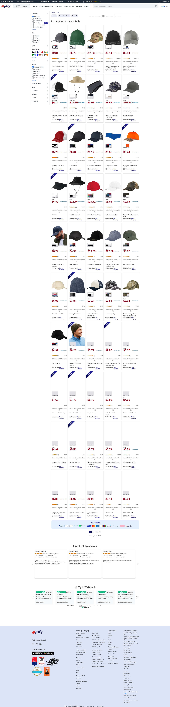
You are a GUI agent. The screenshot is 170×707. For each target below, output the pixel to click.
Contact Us (127, 650)
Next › (98, 532)
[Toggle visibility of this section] (47, 13)
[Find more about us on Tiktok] (40, 644)
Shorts (78, 664)
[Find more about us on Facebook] (33, 644)
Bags (77, 672)
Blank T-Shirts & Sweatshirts (43, 6)
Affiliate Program (128, 675)
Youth (109, 640)
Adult (109, 633)
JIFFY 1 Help (128, 652)
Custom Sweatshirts (98, 659)
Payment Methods (129, 664)
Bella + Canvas (112, 651)
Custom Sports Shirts (98, 666)
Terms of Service (128, 687)
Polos (78, 640)
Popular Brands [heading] (113, 647)
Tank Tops (79, 642)
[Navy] (38, 52)
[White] (40, 52)
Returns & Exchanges (130, 662)
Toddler (110, 642)
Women (110, 635)
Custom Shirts (69, 6)
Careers (126, 671)
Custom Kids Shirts (97, 661)
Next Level (111, 656)
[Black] (33, 52)
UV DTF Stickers (97, 644)
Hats (77, 670)
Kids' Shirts (79, 654)
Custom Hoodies (97, 657)
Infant (109, 644)
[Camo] (45, 55)
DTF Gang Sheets (97, 647)
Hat (53, 16)
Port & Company (61, 70)
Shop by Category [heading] (82, 631)
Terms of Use (100, 706)
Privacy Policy (128, 685)
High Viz (78, 678)
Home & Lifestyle (81, 681)
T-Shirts (78, 635)
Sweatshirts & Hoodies (82, 637)
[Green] (33, 55)
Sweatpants (79, 662)
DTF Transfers (96, 637)
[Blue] (35, 55)
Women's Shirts (80, 652)
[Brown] (40, 55)
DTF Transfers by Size (98, 640)
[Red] (42, 52)
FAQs (125, 655)
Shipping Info (127, 659)
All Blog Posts (128, 680)
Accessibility (127, 689)
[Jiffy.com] (6, 6)
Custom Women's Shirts (99, 664)
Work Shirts (79, 647)
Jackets (78, 644)
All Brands (111, 661)
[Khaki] (45, 52)
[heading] (94, 276)
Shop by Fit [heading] (112, 631)
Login (163, 6)
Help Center (127, 648)
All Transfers (95, 635)
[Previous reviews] (32, 564)
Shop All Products (113, 663)
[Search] (156, 6)
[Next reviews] (138, 564)
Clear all (74, 16)
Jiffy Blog (126, 678)
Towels (78, 683)
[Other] (47, 52)
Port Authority (63, 16)
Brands (86, 6)
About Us (126, 668)
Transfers (58, 6)
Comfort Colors (112, 654)
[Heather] (42, 55)
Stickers (79, 6)
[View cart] (167, 6)
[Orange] (47, 55)
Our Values (127, 673)
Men (109, 637)
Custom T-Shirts (96, 654)
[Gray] (35, 52)
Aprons (78, 686)
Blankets (78, 688)
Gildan (110, 649)
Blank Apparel (80, 633)
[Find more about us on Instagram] (37, 644)
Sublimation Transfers (98, 642)
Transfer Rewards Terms (131, 692)
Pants (78, 660)
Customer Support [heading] (130, 631)
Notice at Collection (129, 697)
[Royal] (38, 55)
